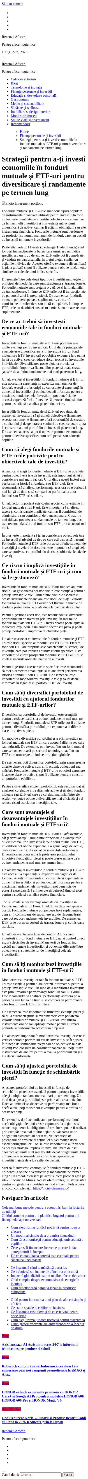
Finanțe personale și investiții (31, 91)
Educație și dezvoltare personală (33, 95)
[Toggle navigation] (3, 57)
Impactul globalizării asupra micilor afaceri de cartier (48, 1276)
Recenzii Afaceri (13, 37)
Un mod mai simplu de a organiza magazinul (42, 1235)
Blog (14, 83)
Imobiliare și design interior (30, 112)
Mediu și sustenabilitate (27, 103)
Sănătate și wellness (25, 108)
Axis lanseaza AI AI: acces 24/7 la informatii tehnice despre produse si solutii (40, 1346)
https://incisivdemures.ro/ (51, 1188)
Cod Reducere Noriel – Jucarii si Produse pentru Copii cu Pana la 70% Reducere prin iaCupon (44, 1420)
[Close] (3, 1471)
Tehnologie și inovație (26, 87)
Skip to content (12, 4)
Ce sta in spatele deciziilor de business (38, 1308)
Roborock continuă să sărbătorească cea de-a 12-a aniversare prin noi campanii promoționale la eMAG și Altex (43, 1370)
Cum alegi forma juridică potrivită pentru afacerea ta (48, 1320)
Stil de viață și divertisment (30, 120)
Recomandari (20, 124)
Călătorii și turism (23, 79)
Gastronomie (20, 99)
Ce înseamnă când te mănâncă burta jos (39, 1267)
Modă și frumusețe (24, 116)
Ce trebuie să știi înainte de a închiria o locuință (44, 1271)
